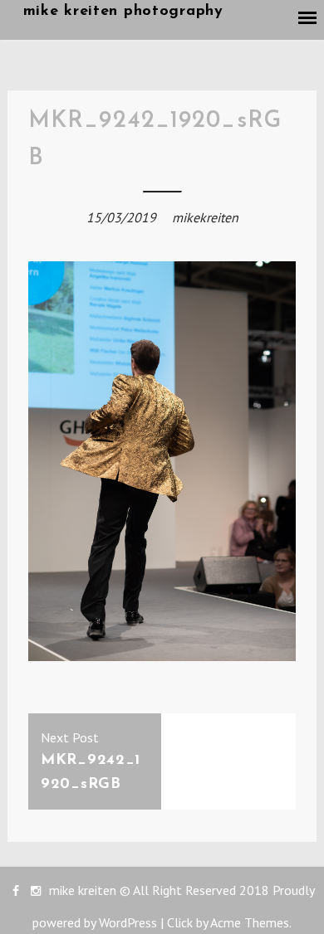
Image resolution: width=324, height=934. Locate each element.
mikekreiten (205, 217)
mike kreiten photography (123, 11)
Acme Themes (249, 922)
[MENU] (308, 18)
